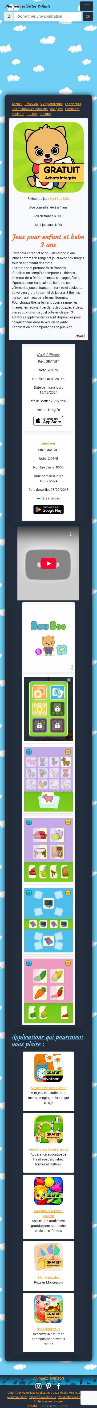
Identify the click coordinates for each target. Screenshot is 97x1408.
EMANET (34, 1406)
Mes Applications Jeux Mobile (49, 1392)
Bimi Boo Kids (59, 199)
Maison (57, 1378)
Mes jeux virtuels (79, 1392)
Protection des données (49, 1401)
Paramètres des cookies (73, 1397)
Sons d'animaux (48, 1329)
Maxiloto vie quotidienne (48, 1088)
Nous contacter (17, 1397)
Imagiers (56, 109)
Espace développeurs (42, 1397)
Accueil (17, 104)
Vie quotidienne (51, 104)
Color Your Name (18, 1392)
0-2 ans (32, 114)
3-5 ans (45, 114)
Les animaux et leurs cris (30, 109)
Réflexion (31, 104)
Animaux (40, 1378)
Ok (88, 16)
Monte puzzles (48, 1277)
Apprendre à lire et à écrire (48, 1149)
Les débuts (73, 104)
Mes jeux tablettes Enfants (28, 6)
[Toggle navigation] (86, 6)
